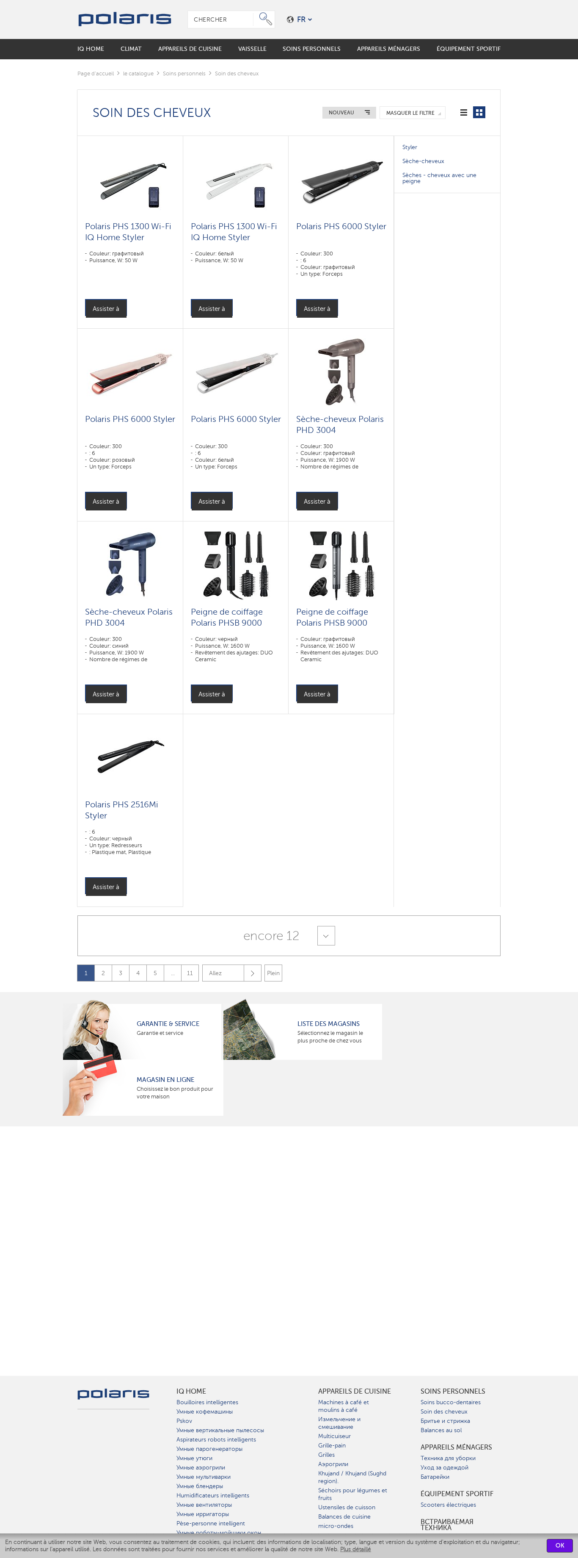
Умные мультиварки (203, 1476)
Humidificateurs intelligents (212, 1495)
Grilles (326, 1454)
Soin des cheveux (444, 1411)
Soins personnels (184, 73)
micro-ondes (335, 1526)
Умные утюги (194, 1458)
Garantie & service (168, 1024)
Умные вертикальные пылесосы (220, 1430)
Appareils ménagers (456, 1447)
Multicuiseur (334, 1436)
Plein (273, 973)
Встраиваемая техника (447, 1525)
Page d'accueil (95, 73)
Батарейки (435, 1476)
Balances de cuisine (344, 1516)
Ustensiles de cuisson (346, 1507)
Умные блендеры (199, 1486)
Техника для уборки (448, 1458)
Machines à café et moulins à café (343, 1406)
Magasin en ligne (165, 1080)
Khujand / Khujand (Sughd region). (352, 1477)
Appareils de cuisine (354, 1391)
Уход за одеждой (444, 1467)
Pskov (184, 1421)
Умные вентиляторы (204, 1504)
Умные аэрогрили (200, 1467)
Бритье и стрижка (445, 1421)
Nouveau (341, 113)
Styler (409, 147)
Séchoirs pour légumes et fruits (352, 1494)
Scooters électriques (448, 1504)
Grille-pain (332, 1445)
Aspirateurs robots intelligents (216, 1439)
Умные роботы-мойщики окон (218, 1532)
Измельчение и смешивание (339, 1423)
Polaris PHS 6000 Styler (341, 226)
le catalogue (138, 73)
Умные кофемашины (204, 1411)
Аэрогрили (333, 1464)
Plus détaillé (355, 1549)
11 (190, 973)
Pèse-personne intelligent (210, 1523)
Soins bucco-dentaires (451, 1402)
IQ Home (191, 1391)
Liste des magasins (328, 1024)
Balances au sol (441, 1430)
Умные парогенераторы (209, 1449)
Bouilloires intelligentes (207, 1402)
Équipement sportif (457, 1494)
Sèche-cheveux (423, 161)
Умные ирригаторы (202, 1514)
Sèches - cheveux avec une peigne (439, 178)
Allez (215, 973)
